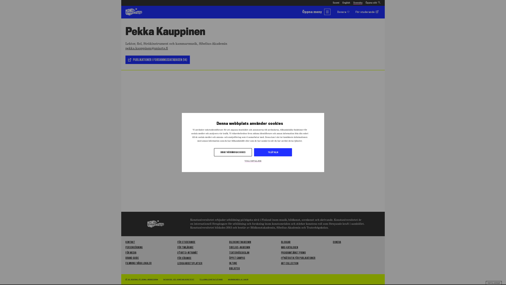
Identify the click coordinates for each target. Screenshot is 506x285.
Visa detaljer (253, 161)
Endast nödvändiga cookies (233, 152)
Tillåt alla (273, 152)
